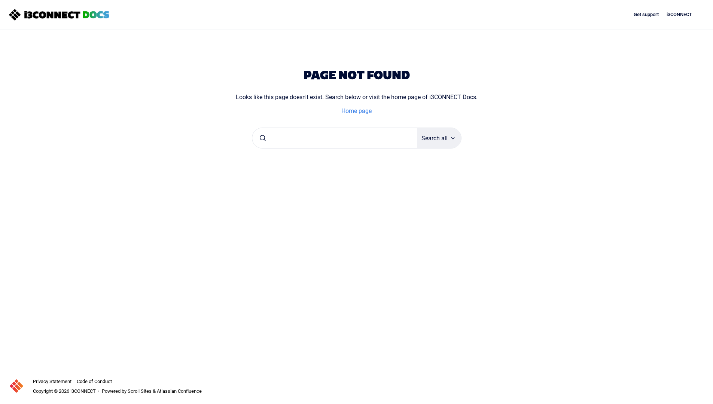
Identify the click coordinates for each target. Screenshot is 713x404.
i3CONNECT (679, 14)
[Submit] (263, 138)
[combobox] (334, 138)
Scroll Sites (140, 391)
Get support (646, 14)
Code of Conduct (94, 381)
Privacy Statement (52, 381)
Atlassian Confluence (179, 391)
